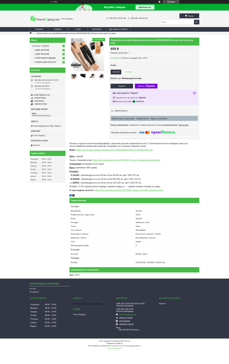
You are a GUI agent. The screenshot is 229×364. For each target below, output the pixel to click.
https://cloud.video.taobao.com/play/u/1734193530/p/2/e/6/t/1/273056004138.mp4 (114, 150)
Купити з (142, 86)
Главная (39, 29)
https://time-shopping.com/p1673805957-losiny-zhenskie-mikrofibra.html (126, 160)
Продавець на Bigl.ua (115, 343)
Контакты (97, 29)
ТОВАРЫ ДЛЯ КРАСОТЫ (46, 62)
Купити (122, 86)
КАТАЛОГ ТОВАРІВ (40, 46)
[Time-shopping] (45, 22)
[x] (73, 196)
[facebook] (70, 196)
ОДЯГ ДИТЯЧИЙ (42, 50)
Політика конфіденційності (131, 346)
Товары (57, 29)
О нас (78, 29)
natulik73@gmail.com (42, 95)
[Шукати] (196, 22)
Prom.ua (127, 341)
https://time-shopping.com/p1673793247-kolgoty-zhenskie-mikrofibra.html (129, 190)
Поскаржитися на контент (110, 346)
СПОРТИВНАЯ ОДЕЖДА (46, 58)
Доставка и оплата (118, 29)
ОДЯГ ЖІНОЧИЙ (42, 54)
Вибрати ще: (126, 78)
